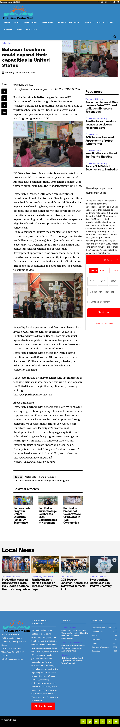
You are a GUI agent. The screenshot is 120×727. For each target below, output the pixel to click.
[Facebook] (98, 2)
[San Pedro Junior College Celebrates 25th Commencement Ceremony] (48, 500)
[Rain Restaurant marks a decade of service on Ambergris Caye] (45, 564)
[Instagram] (102, 2)
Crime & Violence (93, 150)
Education (7, 43)
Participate (30, 476)
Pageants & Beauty (94, 99)
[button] (114, 36)
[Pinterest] (110, 2)
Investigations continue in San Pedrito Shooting (101, 583)
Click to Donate (43, 706)
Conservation (91, 134)
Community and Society (96, 118)
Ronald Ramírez (47, 476)
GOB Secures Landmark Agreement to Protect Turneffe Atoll (99, 140)
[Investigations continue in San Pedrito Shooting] (104, 564)
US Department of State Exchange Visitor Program (41, 480)
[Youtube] (118, 2)
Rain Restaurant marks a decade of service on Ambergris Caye (100, 124)
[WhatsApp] (4, 112)
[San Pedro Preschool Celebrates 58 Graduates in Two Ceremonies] (73, 500)
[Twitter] (114, 2)
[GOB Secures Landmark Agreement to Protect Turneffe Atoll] (75, 564)
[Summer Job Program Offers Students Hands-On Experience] (23, 500)
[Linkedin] (106, 2)
